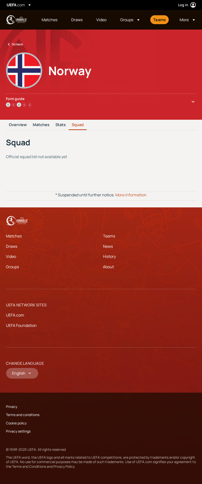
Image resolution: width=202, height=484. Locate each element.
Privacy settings (18, 431)
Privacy (11, 406)
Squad (78, 125)
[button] (130, 19)
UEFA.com (15, 315)
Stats (60, 125)
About (108, 266)
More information (131, 195)
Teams (109, 236)
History (109, 256)
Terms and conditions (22, 414)
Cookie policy (16, 423)
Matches (41, 125)
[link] (49, 19)
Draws (11, 246)
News (108, 246)
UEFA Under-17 (16, 19)
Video (11, 256)
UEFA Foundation (21, 325)
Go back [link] (17, 44)
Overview (18, 125)
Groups (12, 266)
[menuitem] (50, 19)
